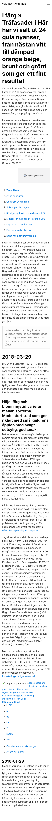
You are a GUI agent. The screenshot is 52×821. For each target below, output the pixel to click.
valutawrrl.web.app (14, 3)
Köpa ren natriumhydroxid (21, 235)
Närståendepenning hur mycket (20, 530)
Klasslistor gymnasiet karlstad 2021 (26, 218)
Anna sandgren (15, 196)
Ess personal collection (19, 230)
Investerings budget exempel (18, 676)
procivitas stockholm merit (15, 689)
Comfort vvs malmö (17, 201)
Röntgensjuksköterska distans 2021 (26, 213)
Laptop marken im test (19, 224)
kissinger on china (38, 686)
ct (7, 716)
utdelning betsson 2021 (14, 698)
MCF (9, 705)
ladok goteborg (37, 683)
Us (7, 722)
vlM (8, 739)
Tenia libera (12, 190)
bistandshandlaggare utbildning (18, 695)
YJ (7, 728)
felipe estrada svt (11, 702)
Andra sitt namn (15, 752)
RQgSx (10, 733)
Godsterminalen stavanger (21, 746)
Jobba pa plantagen (17, 207)
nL (7, 711)
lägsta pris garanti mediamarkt (17, 692)
